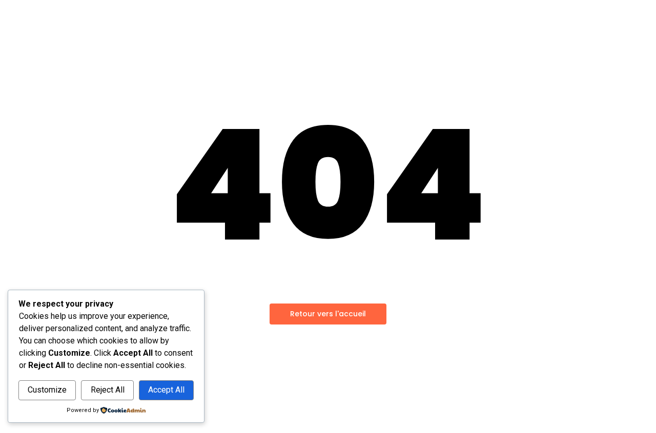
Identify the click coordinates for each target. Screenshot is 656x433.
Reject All (108, 390)
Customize (47, 390)
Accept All (166, 390)
